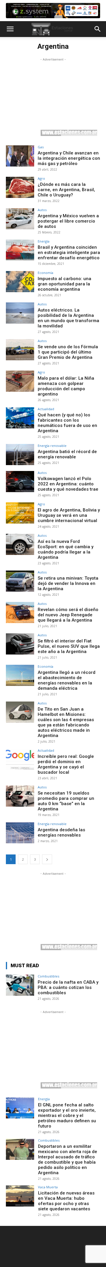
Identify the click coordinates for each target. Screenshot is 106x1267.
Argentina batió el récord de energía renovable (67, 454)
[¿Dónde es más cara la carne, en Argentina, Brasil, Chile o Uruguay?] (20, 187)
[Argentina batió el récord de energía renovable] (20, 454)
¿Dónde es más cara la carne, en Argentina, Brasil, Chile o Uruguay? (66, 190)
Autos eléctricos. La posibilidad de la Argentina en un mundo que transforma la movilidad (68, 318)
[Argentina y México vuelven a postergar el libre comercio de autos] (20, 218)
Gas (41, 147)
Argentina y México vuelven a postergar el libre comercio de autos (68, 221)
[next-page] (47, 859)
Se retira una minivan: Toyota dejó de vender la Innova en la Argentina (68, 583)
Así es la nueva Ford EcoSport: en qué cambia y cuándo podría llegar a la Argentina (65, 549)
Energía (43, 241)
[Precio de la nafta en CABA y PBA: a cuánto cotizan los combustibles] (20, 985)
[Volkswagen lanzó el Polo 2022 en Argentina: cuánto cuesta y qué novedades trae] (20, 481)
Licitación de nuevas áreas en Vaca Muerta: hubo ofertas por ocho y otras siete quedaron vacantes (66, 1201)
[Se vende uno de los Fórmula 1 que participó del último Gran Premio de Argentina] (20, 349)
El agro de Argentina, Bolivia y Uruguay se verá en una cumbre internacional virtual (69, 515)
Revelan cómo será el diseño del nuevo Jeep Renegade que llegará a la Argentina (68, 615)
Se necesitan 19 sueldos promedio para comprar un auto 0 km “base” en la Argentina (66, 801)
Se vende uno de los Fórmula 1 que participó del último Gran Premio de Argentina (68, 352)
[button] (10, 29)
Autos (42, 209)
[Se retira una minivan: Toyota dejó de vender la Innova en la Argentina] (20, 581)
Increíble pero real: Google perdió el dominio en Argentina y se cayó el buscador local (66, 764)
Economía (45, 272)
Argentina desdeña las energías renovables (61, 832)
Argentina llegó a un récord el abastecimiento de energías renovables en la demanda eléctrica (66, 680)
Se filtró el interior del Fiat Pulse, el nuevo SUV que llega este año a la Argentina (69, 646)
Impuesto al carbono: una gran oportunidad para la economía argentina (64, 284)
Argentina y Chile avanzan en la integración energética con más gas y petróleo (69, 158)
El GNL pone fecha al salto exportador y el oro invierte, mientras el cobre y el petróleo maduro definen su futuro (67, 1115)
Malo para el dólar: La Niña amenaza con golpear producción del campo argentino (66, 386)
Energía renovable (52, 445)
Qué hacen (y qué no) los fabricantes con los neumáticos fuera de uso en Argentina (67, 422)
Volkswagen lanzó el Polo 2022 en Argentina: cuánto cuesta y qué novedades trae (68, 484)
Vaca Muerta (48, 1187)
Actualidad (46, 408)
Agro (41, 178)
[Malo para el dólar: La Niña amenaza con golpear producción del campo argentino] (20, 381)
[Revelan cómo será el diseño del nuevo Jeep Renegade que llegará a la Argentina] (20, 612)
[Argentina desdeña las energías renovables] (20, 832)
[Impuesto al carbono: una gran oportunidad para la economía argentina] (20, 281)
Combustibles (48, 976)
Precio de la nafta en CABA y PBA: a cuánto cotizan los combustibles (68, 987)
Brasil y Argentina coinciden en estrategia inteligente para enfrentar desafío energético (69, 252)
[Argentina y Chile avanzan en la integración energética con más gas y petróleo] (20, 155)
